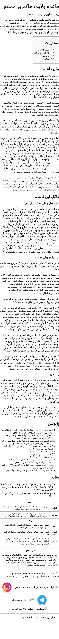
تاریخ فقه (44, 507)
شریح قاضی (52, 277)
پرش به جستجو (35, 14)
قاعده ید (15, 560)
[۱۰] (48, 401)
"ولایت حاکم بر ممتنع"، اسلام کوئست (33, 484)
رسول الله (28, 286)
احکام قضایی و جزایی (20, 541)
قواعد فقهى (19, 20)
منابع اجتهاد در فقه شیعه (38, 527)
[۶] (6, 328)
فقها (27, 79)
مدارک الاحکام (13, 516)
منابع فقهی (37, 525)
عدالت (27, 94)
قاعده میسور (40, 560)
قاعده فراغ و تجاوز (26, 557)
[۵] (14, 301)
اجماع (9, 380)
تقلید (33, 509)
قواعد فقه (23, 527)
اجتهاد (21, 507)
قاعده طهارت (40, 557)
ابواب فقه (35, 507)
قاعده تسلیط (26, 562)
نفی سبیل (48, 562)
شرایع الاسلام (28, 513)
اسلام (7, 123)
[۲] (13, 171)
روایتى (10, 263)
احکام (18, 147)
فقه (4, 159)
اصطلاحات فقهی (24, 525)
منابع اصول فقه (24, 532)
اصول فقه (25, 509)
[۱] (9, 31)
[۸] (28, 362)
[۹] (52, 382)
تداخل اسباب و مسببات (12, 555)
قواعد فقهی (15, 509)
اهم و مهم (28, 555)
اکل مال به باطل (13, 562)
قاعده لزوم (37, 562)
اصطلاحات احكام (28, 544)
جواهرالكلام (42, 516)
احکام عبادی (37, 539)
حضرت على (13, 274)
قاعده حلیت (53, 557)
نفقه (48, 112)
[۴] (35, 292)
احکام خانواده (12, 539)
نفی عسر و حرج (27, 560)
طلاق (38, 368)
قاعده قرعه (12, 557)
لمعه (7, 513)
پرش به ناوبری (51, 14)
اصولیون (35, 532)
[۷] (4, 350)
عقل (29, 212)
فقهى (49, 123)
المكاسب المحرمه (28, 516)
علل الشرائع (15, 513)
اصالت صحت (52, 555)
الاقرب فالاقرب (33, 565)
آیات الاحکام (11, 525)
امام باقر (40, 356)
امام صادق (48, 308)
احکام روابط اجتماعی (40, 541)
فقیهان (46, 525)
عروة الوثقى (40, 513)
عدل (21, 209)
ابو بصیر (52, 356)
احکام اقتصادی (25, 539)
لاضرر (49, 560)
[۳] (4, 251)
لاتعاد (55, 560)
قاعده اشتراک (39, 555)
